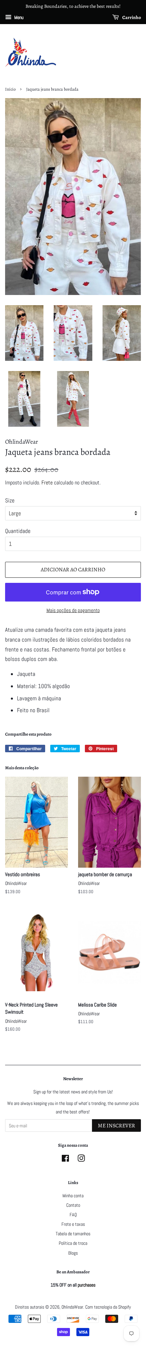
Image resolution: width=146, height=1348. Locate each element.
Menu (18, 17)
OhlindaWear (72, 1307)
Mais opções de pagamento (73, 610)
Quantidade (18, 531)
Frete (47, 482)
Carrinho (131, 17)
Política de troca (73, 1243)
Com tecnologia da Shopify (108, 1307)
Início (10, 89)
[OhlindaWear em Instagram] (81, 1160)
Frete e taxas (73, 1224)
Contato (73, 1205)
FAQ (73, 1215)
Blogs (73, 1253)
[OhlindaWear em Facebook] (65, 1160)
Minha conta (73, 1196)
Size (10, 500)
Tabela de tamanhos (73, 1234)
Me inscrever (116, 1125)
